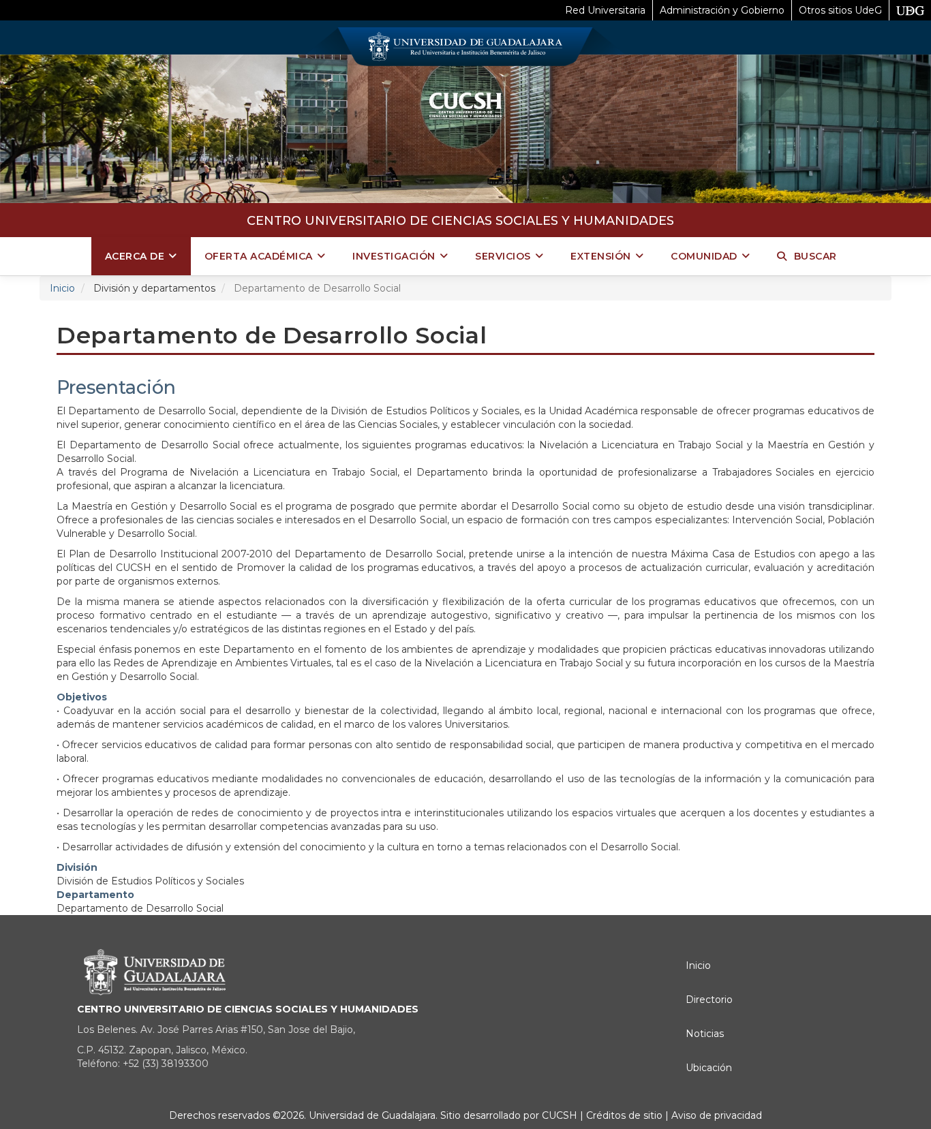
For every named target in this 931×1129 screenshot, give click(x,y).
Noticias (705, 1033)
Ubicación (709, 1068)
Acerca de (135, 256)
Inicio (62, 288)
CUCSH (559, 1115)
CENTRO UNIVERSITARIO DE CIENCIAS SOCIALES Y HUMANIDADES (460, 220)
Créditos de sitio (624, 1115)
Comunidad (704, 256)
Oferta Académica (258, 256)
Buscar (815, 256)
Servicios (503, 256)
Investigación (394, 256)
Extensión (600, 256)
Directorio (709, 999)
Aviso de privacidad (715, 1115)
